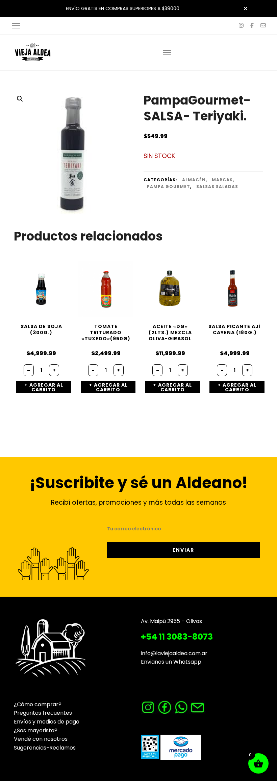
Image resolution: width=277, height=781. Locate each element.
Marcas (222, 180)
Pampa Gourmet (168, 186)
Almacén (194, 180)
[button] (20, 99)
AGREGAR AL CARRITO (46, 387)
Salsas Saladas (217, 186)
